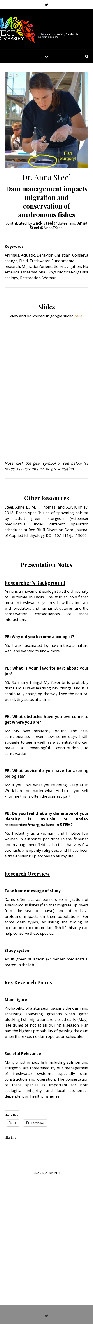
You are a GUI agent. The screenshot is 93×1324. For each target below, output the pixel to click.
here (78, 316)
